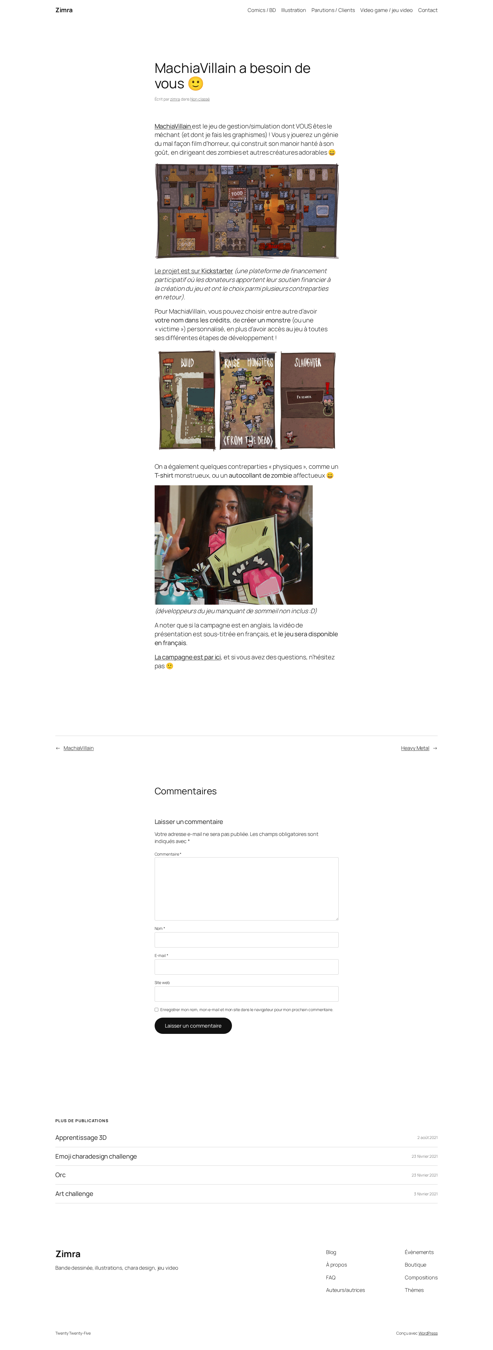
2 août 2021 (427, 1137)
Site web (162, 982)
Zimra (64, 10)
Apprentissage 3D (80, 1137)
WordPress (428, 1333)
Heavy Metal (415, 747)
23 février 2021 (425, 1156)
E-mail (161, 955)
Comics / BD (262, 10)
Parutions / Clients (333, 10)
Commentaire (168, 854)
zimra (175, 99)
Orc (60, 1175)
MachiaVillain (79, 747)
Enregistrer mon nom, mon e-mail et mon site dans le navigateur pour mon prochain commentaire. (246, 1009)
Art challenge (74, 1193)
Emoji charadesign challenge (96, 1156)
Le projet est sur (194, 271)
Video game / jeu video (386, 10)
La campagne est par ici (188, 657)
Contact (428, 10)
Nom (160, 928)
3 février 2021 (426, 1193)
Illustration (293, 10)
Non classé (200, 99)
